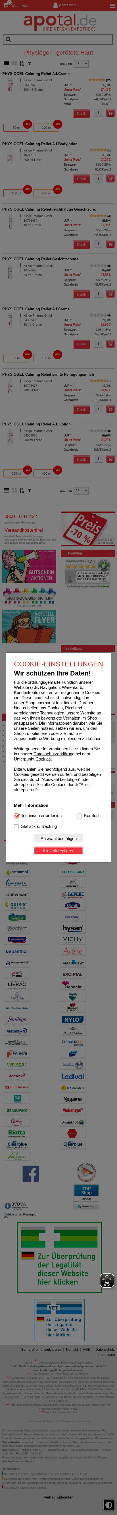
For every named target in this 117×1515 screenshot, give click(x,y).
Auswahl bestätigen (59, 838)
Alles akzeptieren (58, 850)
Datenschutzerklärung (54, 753)
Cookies (43, 759)
